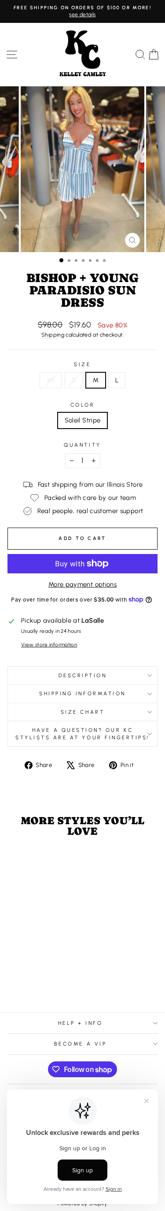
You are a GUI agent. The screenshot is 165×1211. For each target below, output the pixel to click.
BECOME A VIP (80, 1044)
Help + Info (80, 1023)
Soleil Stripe (83, 420)
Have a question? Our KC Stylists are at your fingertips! (82, 733)
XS (51, 380)
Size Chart (82, 712)
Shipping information (82, 693)
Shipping (52, 334)
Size (82, 364)
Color (82, 405)
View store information (49, 645)
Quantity (82, 445)
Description (83, 675)
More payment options (82, 584)
